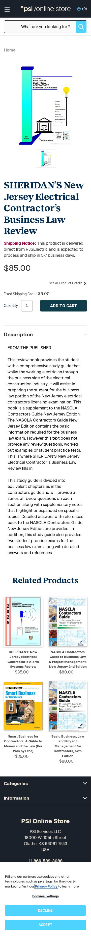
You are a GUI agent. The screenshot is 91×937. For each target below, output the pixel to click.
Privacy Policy (46, 886)
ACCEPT (45, 925)
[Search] (81, 27)
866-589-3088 (48, 861)
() (84, 9)
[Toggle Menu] (7, 9)
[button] (45, 334)
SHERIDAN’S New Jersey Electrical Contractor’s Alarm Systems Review (23, 659)
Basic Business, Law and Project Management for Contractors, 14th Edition (67, 746)
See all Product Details (66, 283)
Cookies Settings (45, 896)
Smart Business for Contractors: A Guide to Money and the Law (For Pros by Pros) (23, 744)
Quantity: (11, 306)
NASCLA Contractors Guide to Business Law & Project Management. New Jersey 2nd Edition (68, 659)
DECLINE (45, 910)
